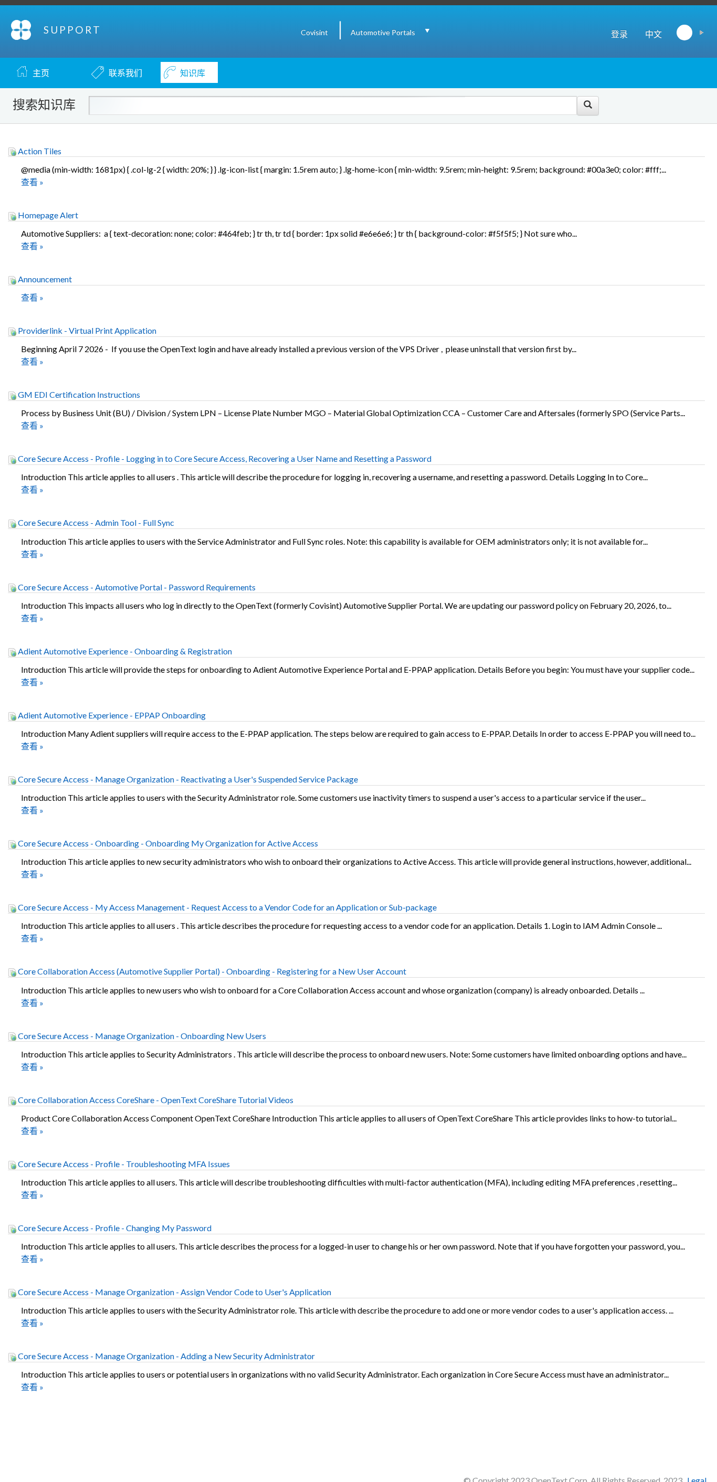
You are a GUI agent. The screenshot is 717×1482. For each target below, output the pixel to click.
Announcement (44, 279)
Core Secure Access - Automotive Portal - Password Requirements (136, 587)
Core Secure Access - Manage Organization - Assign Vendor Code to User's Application (173, 1292)
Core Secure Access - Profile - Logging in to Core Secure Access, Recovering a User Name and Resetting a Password (223, 458)
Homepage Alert (47, 215)
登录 (619, 34)
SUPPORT (72, 30)
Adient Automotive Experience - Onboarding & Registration (124, 651)
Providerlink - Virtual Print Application (86, 330)
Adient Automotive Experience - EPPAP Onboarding (111, 715)
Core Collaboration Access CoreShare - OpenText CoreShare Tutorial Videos (154, 1100)
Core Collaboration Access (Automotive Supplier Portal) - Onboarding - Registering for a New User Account (211, 971)
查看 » (32, 182)
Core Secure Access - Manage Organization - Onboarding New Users (141, 1036)
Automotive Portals (383, 32)
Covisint (314, 32)
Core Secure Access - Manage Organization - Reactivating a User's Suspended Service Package (187, 779)
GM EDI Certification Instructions (78, 394)
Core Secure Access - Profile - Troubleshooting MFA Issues (123, 1164)
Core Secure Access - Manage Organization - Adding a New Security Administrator (165, 1356)
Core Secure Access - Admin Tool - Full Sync (95, 522)
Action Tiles (38, 151)
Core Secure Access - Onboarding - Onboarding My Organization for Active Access (167, 843)
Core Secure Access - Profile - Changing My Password (114, 1228)
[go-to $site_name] (22, 29)
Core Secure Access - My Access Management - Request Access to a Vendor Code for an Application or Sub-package (226, 907)
